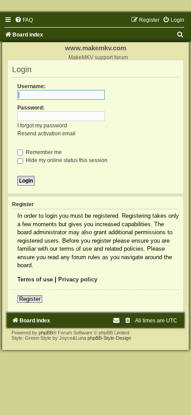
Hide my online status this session (65, 160)
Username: (31, 86)
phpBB (46, 332)
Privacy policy (77, 279)
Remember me (43, 152)
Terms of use (35, 279)
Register (29, 299)
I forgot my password (42, 125)
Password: (30, 108)
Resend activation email (46, 133)
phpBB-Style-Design (109, 338)
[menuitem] (24, 20)
